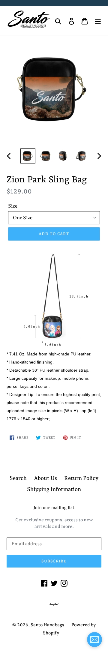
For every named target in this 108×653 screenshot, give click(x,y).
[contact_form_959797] (94, 639)
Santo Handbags (47, 625)
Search (18, 478)
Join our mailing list (54, 508)
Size (12, 206)
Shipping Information (54, 489)
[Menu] (97, 20)
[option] (28, 156)
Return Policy (81, 478)
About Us (45, 478)
